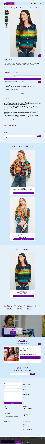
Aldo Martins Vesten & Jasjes (19, 81)
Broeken (25, 392)
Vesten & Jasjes (11, 81)
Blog (21, 347)
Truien (25, 389)
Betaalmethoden (7, 414)
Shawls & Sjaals (27, 394)
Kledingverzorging (7, 419)
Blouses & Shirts (27, 391)
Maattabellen (6, 418)
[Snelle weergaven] (32, 152)
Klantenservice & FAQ (8, 421)
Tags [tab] (5, 121)
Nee (19, 442)
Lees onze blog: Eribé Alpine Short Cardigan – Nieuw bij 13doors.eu (30, 357)
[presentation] (11, 33)
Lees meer (5, 67)
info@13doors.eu (28, 421)
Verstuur (12, 403)
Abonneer (39, 135)
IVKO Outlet (26, 397)
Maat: (5, 76)
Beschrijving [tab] (7, 98)
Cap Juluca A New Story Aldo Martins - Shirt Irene (22, 189)
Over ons (5, 408)
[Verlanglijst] (12, 193)
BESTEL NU (13, 332)
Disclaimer (6, 411)
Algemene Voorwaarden (8, 410)
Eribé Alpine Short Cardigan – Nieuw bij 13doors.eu (30, 349)
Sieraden (25, 396)
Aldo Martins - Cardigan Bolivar (22, 292)
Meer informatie (25, 442)
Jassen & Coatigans (27, 384)
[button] (35, 3)
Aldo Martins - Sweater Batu (22, 235)
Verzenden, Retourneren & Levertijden (11, 416)
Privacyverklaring (6, 137)
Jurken (25, 386)
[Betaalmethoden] (22, 93)
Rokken (25, 387)
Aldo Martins (22, 188)
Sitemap (5, 423)
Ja (16, 442)
